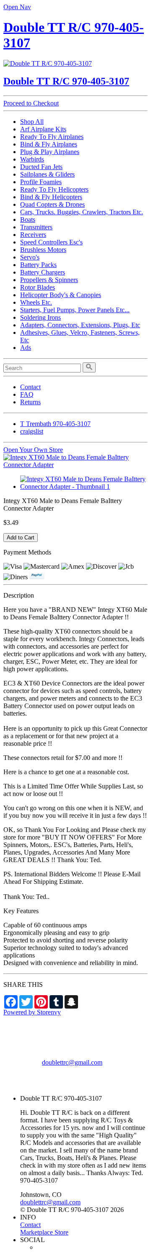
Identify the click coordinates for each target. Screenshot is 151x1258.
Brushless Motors (43, 249)
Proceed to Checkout (31, 103)
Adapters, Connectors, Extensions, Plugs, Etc (80, 325)
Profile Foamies (41, 181)
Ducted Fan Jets (41, 166)
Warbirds (32, 159)
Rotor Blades (37, 287)
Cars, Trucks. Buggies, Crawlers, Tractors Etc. (81, 212)
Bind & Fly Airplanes (48, 144)
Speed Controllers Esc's (51, 242)
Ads (25, 347)
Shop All (32, 121)
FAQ (27, 394)
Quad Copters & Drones (52, 204)
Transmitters (36, 227)
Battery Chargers (42, 272)
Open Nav (17, 6)
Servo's (29, 257)
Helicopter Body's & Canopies (60, 294)
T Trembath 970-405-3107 (55, 423)
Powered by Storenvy (32, 1012)
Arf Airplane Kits (43, 129)
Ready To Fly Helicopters (54, 189)
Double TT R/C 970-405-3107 (66, 81)
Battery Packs (38, 264)
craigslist (31, 431)
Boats (27, 219)
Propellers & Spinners (49, 279)
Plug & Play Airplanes (49, 151)
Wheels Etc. (36, 302)
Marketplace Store (44, 1232)
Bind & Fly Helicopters (51, 196)
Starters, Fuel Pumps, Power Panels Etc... (75, 309)
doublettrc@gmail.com (72, 1062)
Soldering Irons (40, 317)
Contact (30, 386)
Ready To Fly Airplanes (51, 136)
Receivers (33, 234)
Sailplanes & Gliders (47, 174)
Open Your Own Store (33, 449)
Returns (30, 402)
